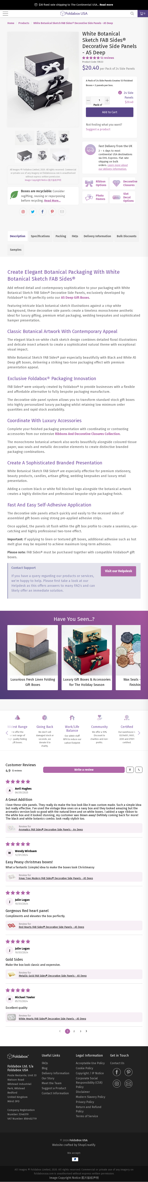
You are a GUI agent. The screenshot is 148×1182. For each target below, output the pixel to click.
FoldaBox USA (78, 1140)
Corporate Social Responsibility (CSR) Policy (89, 1083)
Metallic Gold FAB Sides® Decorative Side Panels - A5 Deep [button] (53, 975)
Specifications (40, 236)
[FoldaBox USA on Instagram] (117, 1084)
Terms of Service (87, 1116)
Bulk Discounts (126, 236)
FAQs (75, 236)
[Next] (74, 79)
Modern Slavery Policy (90, 1097)
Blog (44, 1068)
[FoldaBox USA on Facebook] (117, 1072)
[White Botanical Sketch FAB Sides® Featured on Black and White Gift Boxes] (43, 79)
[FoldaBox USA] (74, 13)
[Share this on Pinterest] (52, 212)
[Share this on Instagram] (23, 212)
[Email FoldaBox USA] (128, 1084)
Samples (15, 249)
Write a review (83, 769)
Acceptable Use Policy (90, 1063)
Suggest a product (98, 129)
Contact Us (117, 1063)
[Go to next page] (87, 1031)
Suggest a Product (54, 1088)
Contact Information (55, 1093)
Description (17, 236)
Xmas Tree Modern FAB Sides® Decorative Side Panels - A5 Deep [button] (56, 878)
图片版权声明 (54, 180)
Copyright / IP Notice (90, 1073)
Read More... (52, 200)
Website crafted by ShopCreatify (73, 1145)
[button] (91, 58)
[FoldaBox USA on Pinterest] (128, 1072)
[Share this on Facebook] (43, 212)
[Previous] (12, 79)
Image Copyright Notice (36, 180)
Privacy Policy (85, 1102)
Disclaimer (83, 1092)
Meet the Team (52, 1083)
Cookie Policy (84, 1068)
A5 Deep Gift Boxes (75, 298)
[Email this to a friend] (62, 212)
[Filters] (130, 770)
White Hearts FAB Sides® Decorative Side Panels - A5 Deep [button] (52, 1018)
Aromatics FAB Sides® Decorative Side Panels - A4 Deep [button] (51, 829)
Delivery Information (97, 236)
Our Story (48, 1078)
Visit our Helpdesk (118, 571)
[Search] (133, 13)
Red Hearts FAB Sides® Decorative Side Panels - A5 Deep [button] (51, 927)
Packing (61, 236)
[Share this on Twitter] (33, 212)
